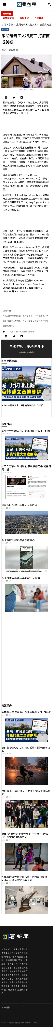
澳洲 (6, 29)
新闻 (11, 24)
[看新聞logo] (26, 6)
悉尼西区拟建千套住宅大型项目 (19, 505)
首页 (3, 24)
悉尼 (3, 29)
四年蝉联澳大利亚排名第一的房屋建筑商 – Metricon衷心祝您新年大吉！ (25, 878)
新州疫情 (25, 332)
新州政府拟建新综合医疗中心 (18, 540)
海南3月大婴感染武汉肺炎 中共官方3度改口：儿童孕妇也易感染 (25, 835)
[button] (6, 97)
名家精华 (39, 18)
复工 (13, 332)
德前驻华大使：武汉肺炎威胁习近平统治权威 (26, 749)
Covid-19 (8, 332)
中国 (4, 367)
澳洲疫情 (31, 332)
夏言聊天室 (8, 18)
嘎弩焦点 (24, 18)
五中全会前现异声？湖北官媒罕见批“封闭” (23, 405)
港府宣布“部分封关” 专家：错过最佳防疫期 (26, 792)
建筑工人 (18, 332)
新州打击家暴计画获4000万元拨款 (21, 578)
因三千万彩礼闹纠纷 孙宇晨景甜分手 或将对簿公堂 (26, 467)
